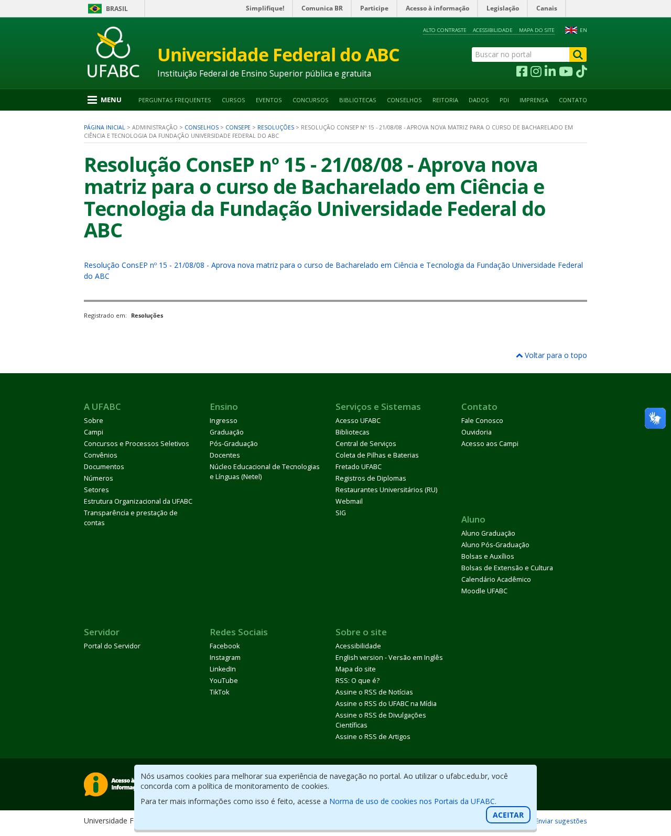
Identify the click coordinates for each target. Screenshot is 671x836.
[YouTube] (566, 72)
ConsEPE (238, 127)
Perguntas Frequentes (174, 100)
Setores (96, 489)
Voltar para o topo (555, 355)
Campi (93, 432)
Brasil (117, 8)
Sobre (93, 420)
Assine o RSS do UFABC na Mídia (386, 703)
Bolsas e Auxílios (487, 556)
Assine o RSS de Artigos (373, 736)
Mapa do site (537, 30)
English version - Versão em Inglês (389, 657)
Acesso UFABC (358, 420)
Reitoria (445, 100)
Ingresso (223, 420)
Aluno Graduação (488, 533)
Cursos (233, 100)
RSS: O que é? (358, 680)
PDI (504, 100)
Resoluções (275, 127)
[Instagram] (536, 72)
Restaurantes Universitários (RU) (386, 489)
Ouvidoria (476, 432)
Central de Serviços (366, 443)
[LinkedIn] (550, 72)
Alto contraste (445, 30)
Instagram (225, 657)
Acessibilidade (493, 30)
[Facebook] (521, 72)
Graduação (227, 432)
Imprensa (534, 100)
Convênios (100, 455)
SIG (341, 512)
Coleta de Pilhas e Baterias (377, 455)
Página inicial (104, 127)
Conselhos (404, 100)
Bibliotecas (357, 100)
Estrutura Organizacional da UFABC (138, 501)
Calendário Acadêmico (496, 579)
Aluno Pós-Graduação (495, 544)
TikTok (219, 692)
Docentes (225, 455)
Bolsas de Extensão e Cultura (507, 567)
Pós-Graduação (234, 443)
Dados (479, 100)
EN (583, 30)
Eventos (269, 100)
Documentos (104, 466)
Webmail (349, 501)
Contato (573, 100)
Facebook (225, 646)
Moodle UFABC (484, 591)
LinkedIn (223, 669)
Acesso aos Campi (489, 443)
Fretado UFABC (359, 466)
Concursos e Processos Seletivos (136, 443)
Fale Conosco (482, 420)
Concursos (311, 100)
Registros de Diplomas (371, 478)
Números (98, 478)
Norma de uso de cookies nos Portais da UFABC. (412, 801)
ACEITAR (508, 815)
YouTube (224, 680)
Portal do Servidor (112, 646)
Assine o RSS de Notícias (374, 692)
